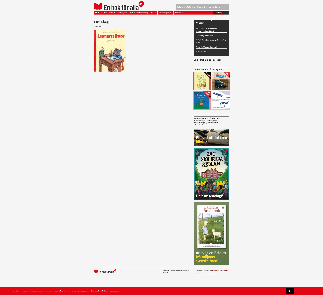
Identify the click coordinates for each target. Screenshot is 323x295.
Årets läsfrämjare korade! (206, 47)
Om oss (153, 13)
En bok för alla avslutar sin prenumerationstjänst (207, 30)
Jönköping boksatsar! (204, 35)
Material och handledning (139, 13)
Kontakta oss (179, 13)
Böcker (104, 13)
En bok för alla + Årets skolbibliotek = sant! (211, 41)
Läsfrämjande (122, 13)
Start (97, 13)
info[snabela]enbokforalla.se (220, 271)
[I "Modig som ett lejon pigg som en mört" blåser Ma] (202, 81)
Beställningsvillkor (165, 13)
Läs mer (67, 291)
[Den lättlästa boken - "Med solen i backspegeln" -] (221, 81)
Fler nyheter (201, 51)
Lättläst (112, 13)
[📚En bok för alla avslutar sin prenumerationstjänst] (221, 100)
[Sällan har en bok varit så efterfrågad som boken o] (202, 100)
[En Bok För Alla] (116, 6)
